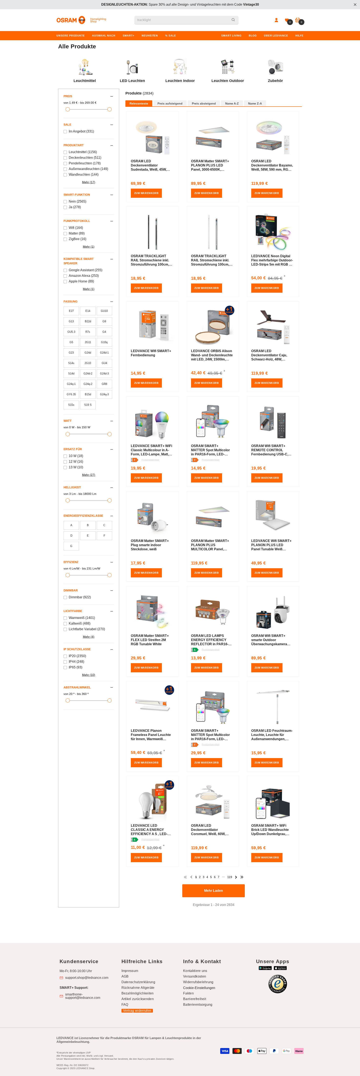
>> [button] (242, 877)
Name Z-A (255, 103)
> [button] (236, 877)
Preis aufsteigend (170, 103)
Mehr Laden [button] (213, 890)
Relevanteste (139, 103)
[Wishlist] (287, 20)
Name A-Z (232, 103)
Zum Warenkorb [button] (146, 193)
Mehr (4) (88, 636)
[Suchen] (186, 20)
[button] (213, 98)
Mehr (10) (88, 675)
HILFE (299, 35)
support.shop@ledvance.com (86, 977)
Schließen (355, 4)
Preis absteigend (204, 103)
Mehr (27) (88, 474)
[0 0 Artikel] (298, 20)
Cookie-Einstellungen (199, 988)
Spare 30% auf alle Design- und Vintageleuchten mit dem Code (180, 4)
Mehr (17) (88, 182)
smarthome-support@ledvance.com (82, 996)
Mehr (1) (88, 246)
